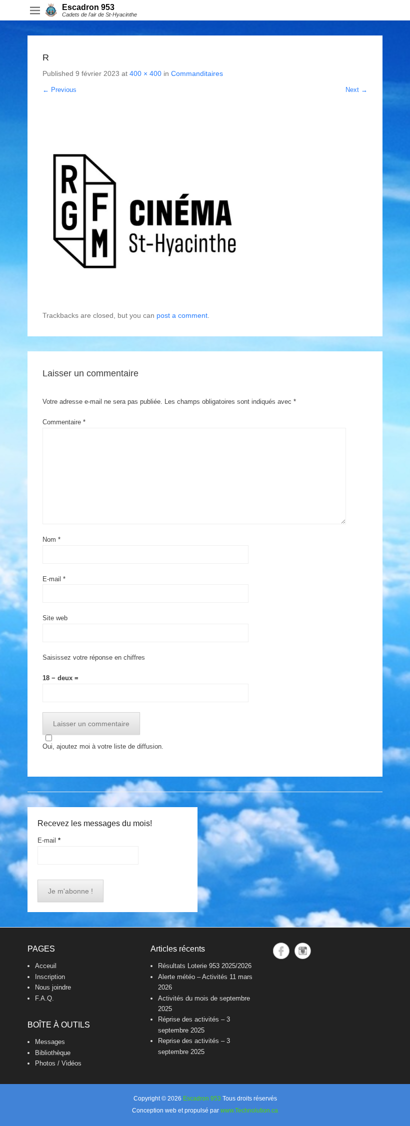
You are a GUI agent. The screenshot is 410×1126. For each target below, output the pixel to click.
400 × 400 (146, 73)
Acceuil (45, 966)
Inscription (50, 977)
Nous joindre (53, 987)
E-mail (54, 579)
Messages (50, 1042)
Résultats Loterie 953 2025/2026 (205, 966)
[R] (205, 210)
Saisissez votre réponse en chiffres (93, 657)
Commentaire (64, 422)
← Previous (59, 89)
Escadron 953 (88, 7)
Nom (51, 539)
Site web (55, 618)
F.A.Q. (44, 998)
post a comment (182, 315)
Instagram (302, 951)
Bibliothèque (52, 1053)
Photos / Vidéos (58, 1063)
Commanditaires (197, 73)
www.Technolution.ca (249, 1110)
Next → (357, 89)
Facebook (281, 951)
